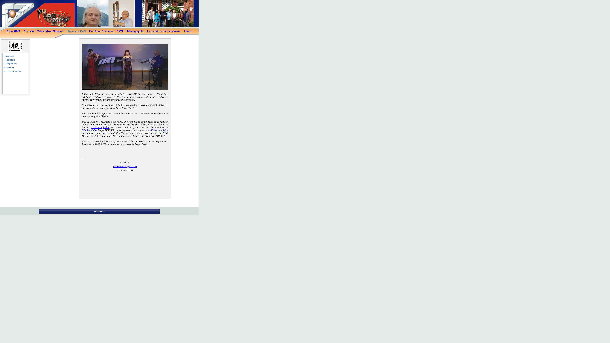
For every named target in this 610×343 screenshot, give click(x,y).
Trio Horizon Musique (50, 31)
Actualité (29, 31)
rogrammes (12, 64)
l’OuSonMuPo (89, 130)
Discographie (135, 31)
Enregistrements (13, 71)
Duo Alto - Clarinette (101, 31)
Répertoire (10, 60)
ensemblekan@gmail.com (125, 166)
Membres (10, 56)
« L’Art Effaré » (100, 127)
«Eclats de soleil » (159, 130)
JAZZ (120, 31)
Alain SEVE (13, 31)
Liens (187, 31)
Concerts (10, 67)
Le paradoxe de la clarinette (163, 31)
